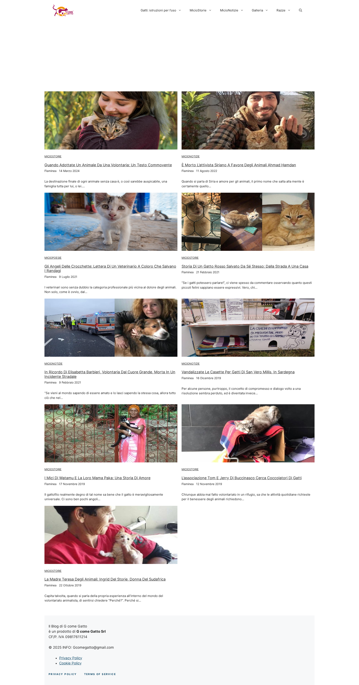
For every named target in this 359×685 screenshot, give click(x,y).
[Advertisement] (179, 52)
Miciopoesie (52, 257)
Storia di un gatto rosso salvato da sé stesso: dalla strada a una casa (245, 266)
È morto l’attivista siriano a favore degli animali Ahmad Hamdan (239, 165)
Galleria (257, 10)
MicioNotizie (229, 10)
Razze (281, 10)
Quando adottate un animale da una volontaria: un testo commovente (108, 165)
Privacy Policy (70, 658)
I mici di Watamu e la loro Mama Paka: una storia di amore (97, 478)
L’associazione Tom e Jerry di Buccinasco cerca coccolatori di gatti (242, 478)
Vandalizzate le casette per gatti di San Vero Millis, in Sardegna (238, 372)
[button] (300, 10)
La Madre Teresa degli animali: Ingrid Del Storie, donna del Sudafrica (105, 579)
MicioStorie (198, 10)
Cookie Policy (70, 663)
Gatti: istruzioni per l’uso (158, 10)
